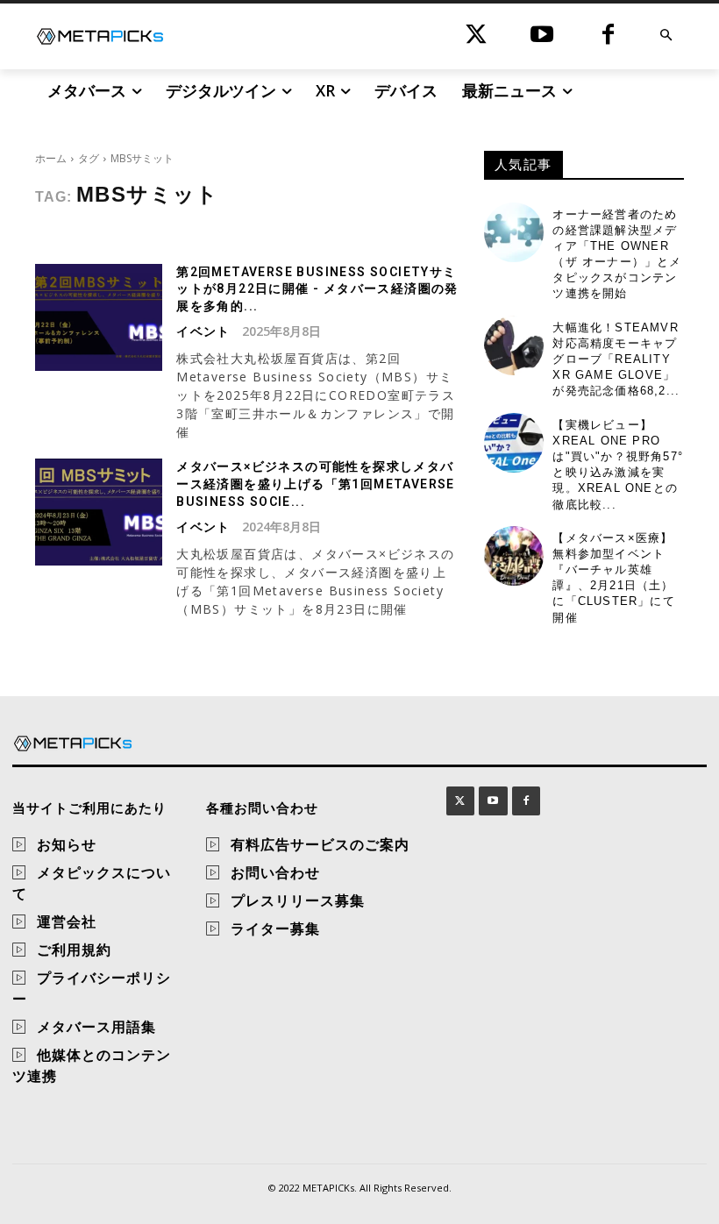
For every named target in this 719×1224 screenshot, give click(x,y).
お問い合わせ (275, 872)
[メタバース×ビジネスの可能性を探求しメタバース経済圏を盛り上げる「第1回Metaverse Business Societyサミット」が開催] (98, 512)
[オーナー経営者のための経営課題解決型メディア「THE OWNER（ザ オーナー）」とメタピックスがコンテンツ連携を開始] (514, 232)
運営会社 (66, 921)
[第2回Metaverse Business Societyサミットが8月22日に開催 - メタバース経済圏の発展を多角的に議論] (98, 317)
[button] (666, 36)
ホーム (51, 158)
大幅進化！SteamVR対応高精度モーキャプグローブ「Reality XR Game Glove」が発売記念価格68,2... (616, 359)
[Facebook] (608, 36)
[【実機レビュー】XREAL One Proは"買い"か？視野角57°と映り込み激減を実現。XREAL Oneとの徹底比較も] (514, 443)
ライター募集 (275, 928)
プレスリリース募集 (298, 900)
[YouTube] (542, 36)
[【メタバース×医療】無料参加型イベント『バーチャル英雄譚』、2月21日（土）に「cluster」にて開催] (514, 556)
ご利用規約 (74, 949)
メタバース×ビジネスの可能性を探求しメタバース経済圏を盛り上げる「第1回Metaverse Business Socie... (315, 483)
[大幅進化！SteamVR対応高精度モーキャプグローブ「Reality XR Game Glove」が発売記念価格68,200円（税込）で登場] (514, 345)
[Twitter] (476, 36)
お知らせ (66, 844)
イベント (203, 331)
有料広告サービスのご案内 (320, 844)
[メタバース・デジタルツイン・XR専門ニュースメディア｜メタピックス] (100, 37)
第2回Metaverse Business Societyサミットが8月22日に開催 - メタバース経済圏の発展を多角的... (317, 289)
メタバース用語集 (96, 1026)
